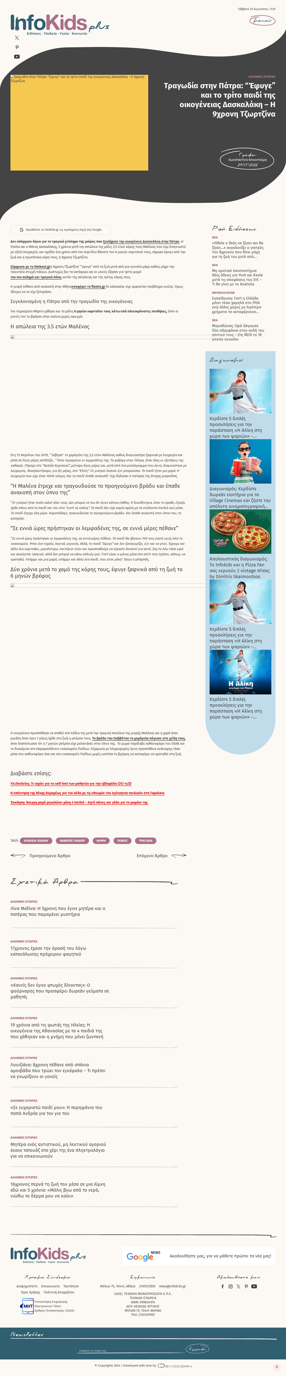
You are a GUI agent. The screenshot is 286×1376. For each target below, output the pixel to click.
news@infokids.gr (172, 1286)
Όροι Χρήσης (30, 1292)
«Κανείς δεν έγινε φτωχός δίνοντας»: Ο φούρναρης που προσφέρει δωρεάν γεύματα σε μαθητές (59, 991)
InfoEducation (223, 293)
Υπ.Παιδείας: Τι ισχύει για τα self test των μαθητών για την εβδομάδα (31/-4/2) (70, 784)
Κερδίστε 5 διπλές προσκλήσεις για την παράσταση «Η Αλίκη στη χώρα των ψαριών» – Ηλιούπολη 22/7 (236, 638)
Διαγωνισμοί (226, 360)
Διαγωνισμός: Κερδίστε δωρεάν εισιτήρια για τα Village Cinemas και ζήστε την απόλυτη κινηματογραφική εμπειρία (240, 497)
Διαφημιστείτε (27, 1286)
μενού (262, 20)
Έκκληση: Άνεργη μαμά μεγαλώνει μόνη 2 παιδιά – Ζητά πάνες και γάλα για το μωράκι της (79, 802)
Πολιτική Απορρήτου (59, 1292)
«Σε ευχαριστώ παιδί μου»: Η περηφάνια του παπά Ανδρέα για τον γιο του (56, 1110)
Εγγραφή (197, 1349)
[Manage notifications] (276, 1366)
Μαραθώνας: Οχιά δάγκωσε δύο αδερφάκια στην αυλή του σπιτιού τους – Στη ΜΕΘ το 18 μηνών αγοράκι (238, 333)
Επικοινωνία (50, 1286)
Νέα (215, 237)
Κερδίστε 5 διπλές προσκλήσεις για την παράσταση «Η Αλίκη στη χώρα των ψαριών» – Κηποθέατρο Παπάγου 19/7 (237, 708)
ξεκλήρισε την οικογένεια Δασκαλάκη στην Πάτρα (141, 241)
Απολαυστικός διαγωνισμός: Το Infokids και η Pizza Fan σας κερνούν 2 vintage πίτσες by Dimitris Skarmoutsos (240, 567)
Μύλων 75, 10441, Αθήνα (117, 1286)
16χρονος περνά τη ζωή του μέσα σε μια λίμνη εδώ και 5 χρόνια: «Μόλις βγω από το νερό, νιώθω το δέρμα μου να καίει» (57, 1190)
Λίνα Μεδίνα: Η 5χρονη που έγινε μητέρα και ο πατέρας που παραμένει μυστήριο (57, 911)
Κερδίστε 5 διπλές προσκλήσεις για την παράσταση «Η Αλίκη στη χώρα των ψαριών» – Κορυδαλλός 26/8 (236, 427)
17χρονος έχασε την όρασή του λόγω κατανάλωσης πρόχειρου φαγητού (48, 951)
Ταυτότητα (71, 1286)
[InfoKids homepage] (60, 24)
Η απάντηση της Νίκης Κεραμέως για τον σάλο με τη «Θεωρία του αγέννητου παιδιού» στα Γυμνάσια (87, 793)
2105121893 (147, 1286)
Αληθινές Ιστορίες (262, 77)
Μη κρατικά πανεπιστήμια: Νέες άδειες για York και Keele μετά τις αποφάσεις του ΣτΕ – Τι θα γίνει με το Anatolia (237, 277)
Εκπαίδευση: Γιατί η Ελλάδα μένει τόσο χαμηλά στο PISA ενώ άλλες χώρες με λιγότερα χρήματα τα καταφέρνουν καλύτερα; (236, 305)
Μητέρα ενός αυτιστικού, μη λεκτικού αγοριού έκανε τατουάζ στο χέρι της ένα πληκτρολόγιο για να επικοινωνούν (58, 1150)
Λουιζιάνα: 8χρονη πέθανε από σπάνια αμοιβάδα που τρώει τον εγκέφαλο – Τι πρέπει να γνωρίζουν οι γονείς (58, 1070)
